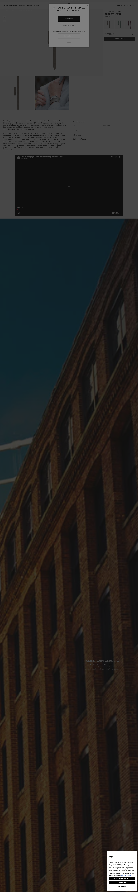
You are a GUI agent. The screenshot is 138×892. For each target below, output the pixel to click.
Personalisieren (121, 886)
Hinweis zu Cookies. (126, 875)
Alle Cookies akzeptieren (121, 878)
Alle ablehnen (122, 882)
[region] (122, 871)
